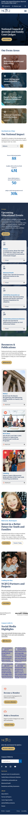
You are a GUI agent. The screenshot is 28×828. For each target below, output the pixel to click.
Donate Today (17, 543)
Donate (3, 806)
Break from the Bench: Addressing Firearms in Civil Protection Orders (13, 322)
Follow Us (7, 641)
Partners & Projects (6, 797)
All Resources (6, 362)
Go (21, 146)
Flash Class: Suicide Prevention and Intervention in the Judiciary (13, 276)
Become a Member (10, 702)
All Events (6, 234)
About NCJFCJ (4, 794)
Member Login (17, 6)
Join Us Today (7, 39)
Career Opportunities (6, 800)
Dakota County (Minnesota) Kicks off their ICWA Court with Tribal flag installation (13, 477)
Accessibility (24, 811)
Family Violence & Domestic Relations (11, 777)
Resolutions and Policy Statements (10, 786)
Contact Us (7, 6)
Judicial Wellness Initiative (8, 803)
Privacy (18, 811)
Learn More (7, 66)
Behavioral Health (6, 783)
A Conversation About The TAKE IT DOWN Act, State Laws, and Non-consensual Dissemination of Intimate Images (13, 253)
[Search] (25, 6)
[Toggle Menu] (25, 11)
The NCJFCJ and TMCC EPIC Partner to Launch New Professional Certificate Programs (12, 438)
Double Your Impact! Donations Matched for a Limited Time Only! (13, 2)
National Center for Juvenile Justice (10, 774)
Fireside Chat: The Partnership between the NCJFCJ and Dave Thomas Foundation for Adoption (13, 299)
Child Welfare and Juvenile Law (9, 780)
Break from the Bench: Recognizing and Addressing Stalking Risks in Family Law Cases (13, 398)
